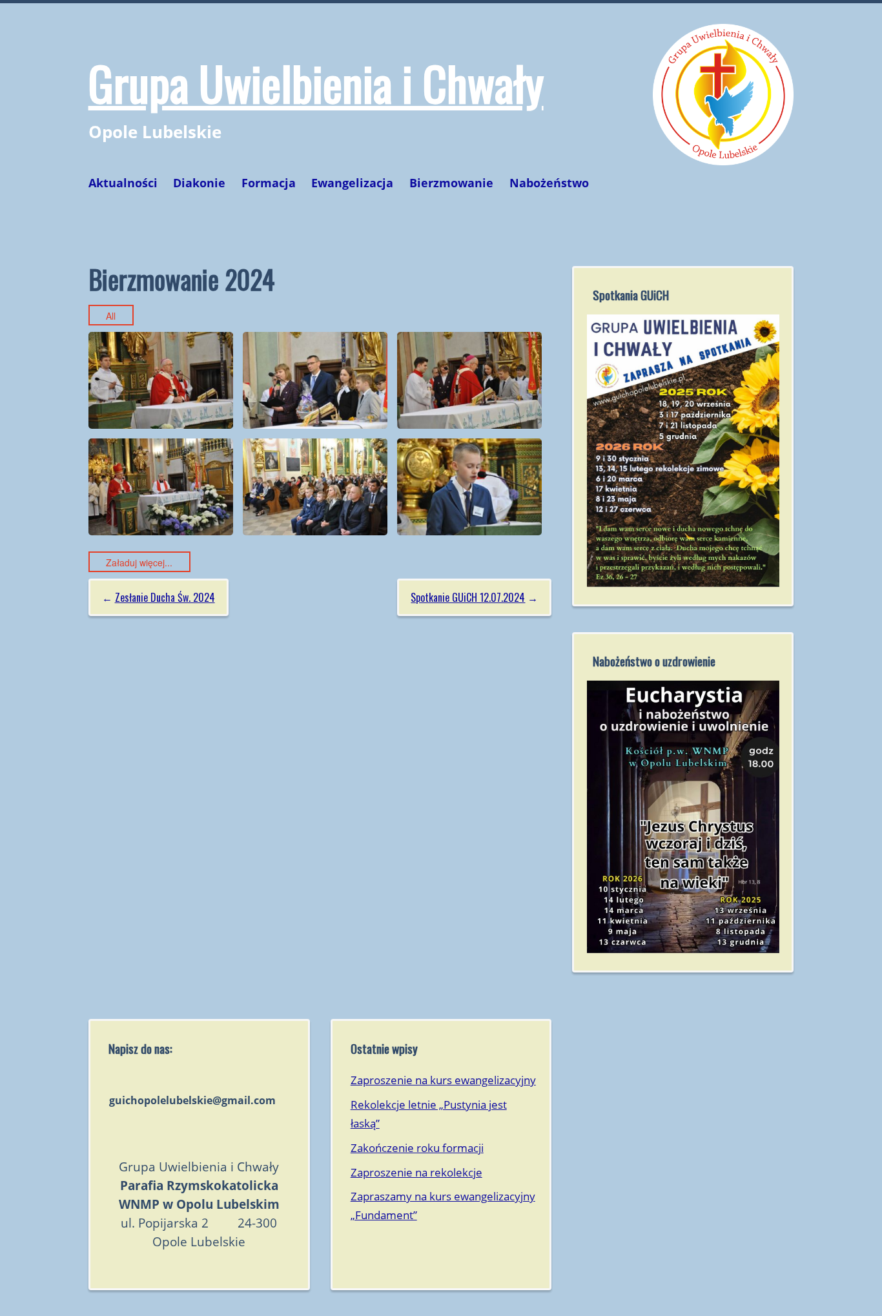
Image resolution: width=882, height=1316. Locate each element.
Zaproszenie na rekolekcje (416, 1172)
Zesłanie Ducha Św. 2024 (165, 597)
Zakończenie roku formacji (417, 1147)
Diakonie (199, 182)
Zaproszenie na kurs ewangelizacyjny (443, 1080)
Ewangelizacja (352, 182)
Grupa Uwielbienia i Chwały (316, 82)
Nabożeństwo (549, 182)
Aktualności (123, 182)
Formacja (268, 182)
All (111, 315)
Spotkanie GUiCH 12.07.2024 (468, 597)
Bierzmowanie (451, 182)
